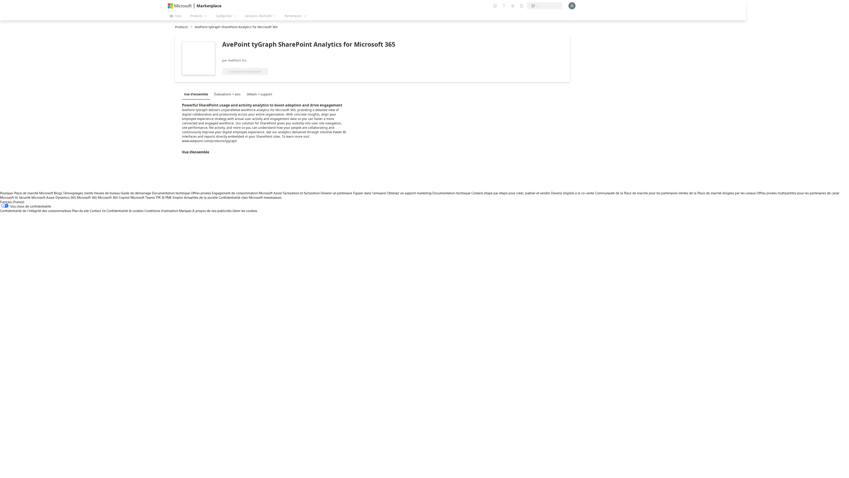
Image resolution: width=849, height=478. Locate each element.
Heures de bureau (107, 193)
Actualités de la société (201, 197)
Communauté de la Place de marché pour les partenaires (636, 193)
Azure (50, 197)
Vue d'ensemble (196, 94)
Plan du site (80, 210)
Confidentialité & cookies (124, 210)
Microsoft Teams (142, 197)
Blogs (58, 193)
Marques (185, 210)
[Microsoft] (180, 5)
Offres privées (201, 193)
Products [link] (181, 27)
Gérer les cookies (244, 210)
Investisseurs (272, 197)
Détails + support (259, 94)
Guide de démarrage (136, 193)
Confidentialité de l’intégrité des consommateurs (35, 210)
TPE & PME (164, 197)
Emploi (178, 197)
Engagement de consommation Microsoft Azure (247, 193)
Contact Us (97, 210)
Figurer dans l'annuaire (369, 193)
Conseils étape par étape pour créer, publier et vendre (510, 193)
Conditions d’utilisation (161, 210)
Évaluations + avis (227, 94)
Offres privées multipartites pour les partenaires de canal (798, 193)
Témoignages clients (78, 193)
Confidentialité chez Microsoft (241, 197)
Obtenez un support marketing (409, 193)
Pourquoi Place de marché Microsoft (26, 193)
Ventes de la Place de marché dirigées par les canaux (717, 193)
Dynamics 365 (65, 197)
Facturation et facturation (301, 193)
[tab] (197, 94)
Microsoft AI (9, 197)
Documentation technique (171, 193)
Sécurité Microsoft (32, 197)
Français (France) (12, 202)
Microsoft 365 (87, 197)
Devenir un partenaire (336, 193)
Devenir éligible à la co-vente (572, 193)
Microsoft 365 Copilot (114, 197)
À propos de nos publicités (211, 210)
